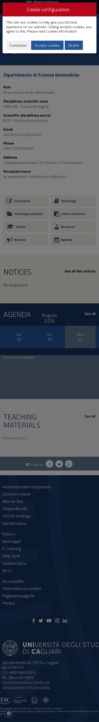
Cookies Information (61, 31)
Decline (73, 45)
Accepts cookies (47, 45)
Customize (18, 45)
